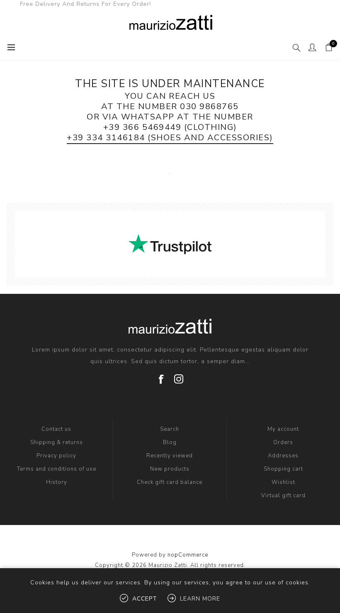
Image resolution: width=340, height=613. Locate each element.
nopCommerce (188, 555)
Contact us (56, 429)
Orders (283, 442)
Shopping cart (283, 469)
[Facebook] (161, 376)
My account (283, 429)
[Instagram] (178, 376)
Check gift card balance (169, 482)
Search (169, 429)
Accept (144, 599)
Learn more (200, 599)
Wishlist (283, 482)
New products (169, 469)
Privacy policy (56, 455)
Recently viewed (169, 455)
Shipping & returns (56, 442)
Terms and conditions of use (56, 469)
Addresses (283, 455)
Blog (170, 442)
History (56, 482)
